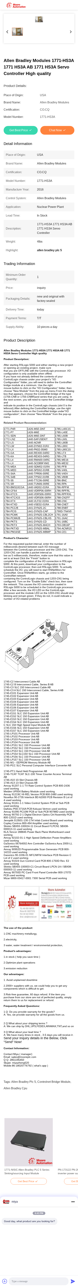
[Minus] (73, 1202)
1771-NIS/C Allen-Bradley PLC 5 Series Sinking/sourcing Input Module (26, 1171)
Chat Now (55, 130)
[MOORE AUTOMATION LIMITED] (16, 4)
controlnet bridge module (53, 1081)
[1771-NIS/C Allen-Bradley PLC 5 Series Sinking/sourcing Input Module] (28, 1142)
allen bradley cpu (15, 1088)
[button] (9, 1148)
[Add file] (4, 1281)
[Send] (73, 1281)
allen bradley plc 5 (23, 1081)
